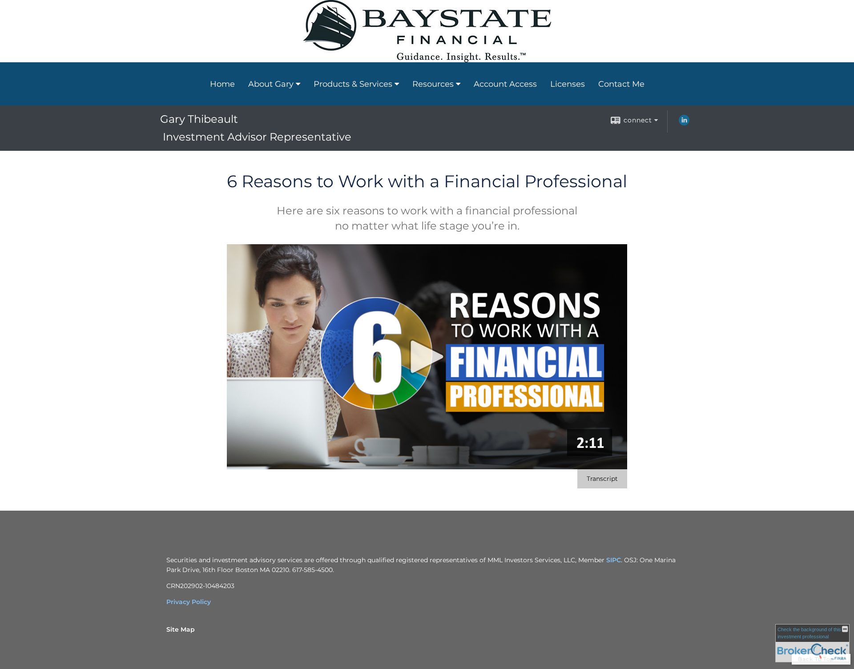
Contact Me (621, 84)
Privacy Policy (188, 602)
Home (222, 84)
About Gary (271, 84)
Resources (433, 84)
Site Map (180, 629)
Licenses (567, 84)
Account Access (505, 84)
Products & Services (353, 84)
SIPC (613, 560)
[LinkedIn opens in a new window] (684, 123)
